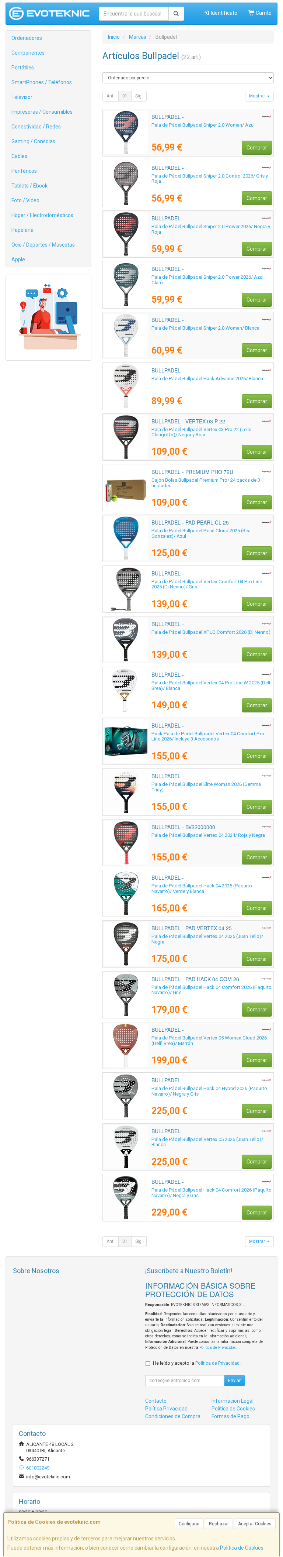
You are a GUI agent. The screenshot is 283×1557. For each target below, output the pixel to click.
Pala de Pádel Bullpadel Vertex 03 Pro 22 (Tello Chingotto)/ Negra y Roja (201, 432)
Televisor (21, 97)
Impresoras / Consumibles (42, 112)
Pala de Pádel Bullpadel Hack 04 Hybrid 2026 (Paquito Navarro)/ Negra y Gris (209, 1091)
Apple (18, 259)
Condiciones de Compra (172, 1416)
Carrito (263, 13)
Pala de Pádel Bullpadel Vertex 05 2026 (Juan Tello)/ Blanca (207, 1142)
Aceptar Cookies (255, 1523)
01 (124, 96)
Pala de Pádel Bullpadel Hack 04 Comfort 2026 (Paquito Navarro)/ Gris (211, 990)
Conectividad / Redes (36, 127)
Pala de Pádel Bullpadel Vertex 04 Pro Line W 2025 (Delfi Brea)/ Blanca (211, 685)
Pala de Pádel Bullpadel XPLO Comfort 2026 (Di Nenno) (210, 632)
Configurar (189, 1523)
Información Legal (233, 1401)
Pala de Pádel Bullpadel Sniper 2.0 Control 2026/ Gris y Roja (209, 178)
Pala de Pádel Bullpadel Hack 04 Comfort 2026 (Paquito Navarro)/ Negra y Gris (211, 1192)
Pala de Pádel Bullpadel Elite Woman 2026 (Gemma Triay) (206, 787)
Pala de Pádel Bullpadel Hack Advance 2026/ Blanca (207, 378)
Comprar (257, 148)
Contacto (156, 1401)
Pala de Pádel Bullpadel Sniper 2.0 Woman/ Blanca (205, 328)
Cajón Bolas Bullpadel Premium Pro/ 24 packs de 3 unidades (205, 482)
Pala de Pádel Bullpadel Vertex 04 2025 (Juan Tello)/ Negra (207, 939)
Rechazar (219, 1523)
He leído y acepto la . (197, 1363)
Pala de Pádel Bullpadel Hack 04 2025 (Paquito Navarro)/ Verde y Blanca (201, 888)
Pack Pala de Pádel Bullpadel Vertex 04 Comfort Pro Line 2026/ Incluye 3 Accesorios (207, 736)
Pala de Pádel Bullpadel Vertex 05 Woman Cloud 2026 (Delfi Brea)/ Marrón (209, 1040)
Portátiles (22, 68)
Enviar (234, 1380)
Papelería (22, 230)
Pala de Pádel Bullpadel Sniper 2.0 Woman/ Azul (203, 125)
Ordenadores (26, 38)
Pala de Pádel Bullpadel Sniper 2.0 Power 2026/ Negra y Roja (210, 229)
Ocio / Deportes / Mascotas (43, 245)
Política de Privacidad (218, 1347)
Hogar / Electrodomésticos (42, 215)
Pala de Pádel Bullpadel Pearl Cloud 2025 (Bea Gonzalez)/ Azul (201, 533)
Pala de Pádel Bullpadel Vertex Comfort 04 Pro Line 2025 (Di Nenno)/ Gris (206, 584)
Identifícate (223, 13)
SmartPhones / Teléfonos (41, 82)
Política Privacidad (166, 1409)
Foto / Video (25, 200)
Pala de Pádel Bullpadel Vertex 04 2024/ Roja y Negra (208, 835)
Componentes (28, 53)
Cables (19, 156)
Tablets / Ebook (29, 186)
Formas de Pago (230, 1416)
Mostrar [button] (257, 96)
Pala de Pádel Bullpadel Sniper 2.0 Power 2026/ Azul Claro (207, 279)
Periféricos (24, 171)
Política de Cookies (241, 1548)
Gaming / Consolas (33, 141)
